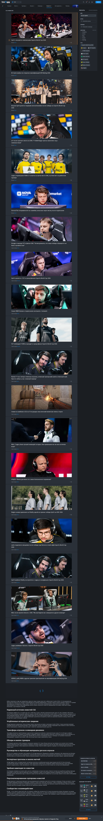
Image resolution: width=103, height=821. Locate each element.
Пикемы (67, 6)
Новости (48, 6)
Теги (81, 42)
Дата (81, 13)
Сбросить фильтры (93, 10)
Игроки (32, 6)
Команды (40, 6)
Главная (9, 6)
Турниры (24, 6)
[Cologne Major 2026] (75, 6)
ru (92, 2)
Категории (82, 30)
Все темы (88, 785)
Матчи (15, 6)
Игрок (81, 19)
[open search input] (83, 2)
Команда (82, 24)
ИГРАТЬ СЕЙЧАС (82, 818)
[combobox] (88, 21)
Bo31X (70, 818)
